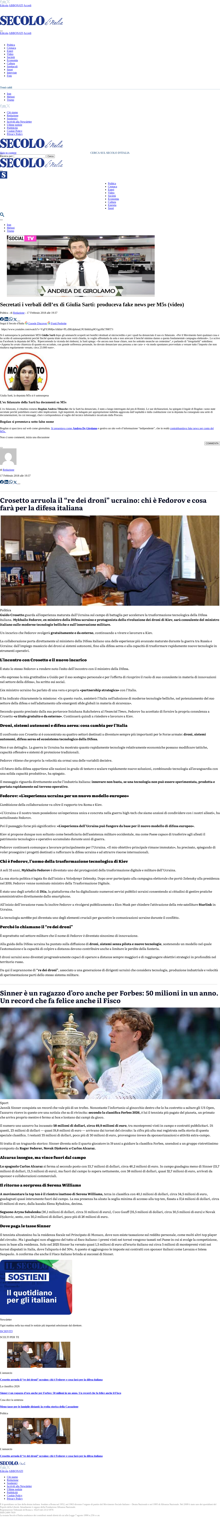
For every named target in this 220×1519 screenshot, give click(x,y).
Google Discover (38, 323)
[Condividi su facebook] (2, 320)
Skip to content (8, 152)
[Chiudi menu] (1, 30)
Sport (10, 69)
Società (11, 57)
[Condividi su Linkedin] (6, 320)
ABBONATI (16, 5)
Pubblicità (12, 127)
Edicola (4, 5)
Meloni (11, 96)
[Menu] (1, 170)
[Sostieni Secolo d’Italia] (36, 1313)
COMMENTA (212, 443)
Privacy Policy (15, 134)
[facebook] (1, 2)
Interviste (12, 72)
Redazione (12, 115)
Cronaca (11, 47)
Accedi (27, 5)
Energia (112, 205)
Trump (10, 99)
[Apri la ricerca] (2, 215)
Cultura (11, 63)
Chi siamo (12, 112)
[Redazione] (8, 463)
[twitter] (8, 2)
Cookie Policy (14, 131)
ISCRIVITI (6, 1331)
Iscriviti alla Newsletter (19, 121)
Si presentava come (74, 428)
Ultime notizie (14, 124)
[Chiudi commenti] (1, 447)
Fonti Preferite (58, 323)
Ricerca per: (6, 156)
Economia (12, 60)
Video (10, 54)
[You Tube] (4, 2)
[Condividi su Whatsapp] (11, 320)
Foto (9, 75)
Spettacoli (12, 66)
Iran (9, 93)
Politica (11, 44)
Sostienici (12, 118)
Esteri (10, 51)
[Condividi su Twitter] (15, 320)
